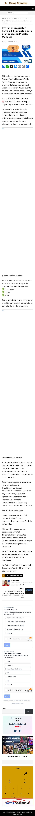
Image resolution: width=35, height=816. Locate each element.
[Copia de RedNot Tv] (17, 753)
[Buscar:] (17, 13)
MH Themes (18, 814)
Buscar (4, 708)
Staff (17, 42)
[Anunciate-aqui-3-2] (17, 805)
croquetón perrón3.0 (14, 576)
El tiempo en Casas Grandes (18, 797)
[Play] (15, 730)
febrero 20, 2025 (8, 42)
